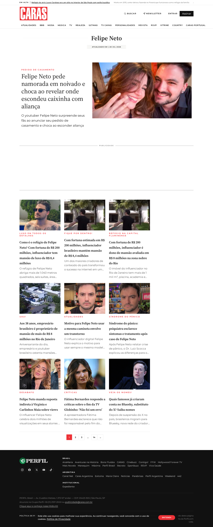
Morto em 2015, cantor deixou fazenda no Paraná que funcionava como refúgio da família (151, 2)
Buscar (131, 13)
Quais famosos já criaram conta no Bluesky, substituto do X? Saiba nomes (128, 404)
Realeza (80, 25)
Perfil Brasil (108, 465)
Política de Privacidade (33, 516)
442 (179, 476)
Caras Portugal (195, 25)
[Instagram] (22, 470)
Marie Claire (112, 476)
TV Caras (106, 25)
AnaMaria (68, 462)
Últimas (93, 25)
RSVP (154, 25)
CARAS (121, 462)
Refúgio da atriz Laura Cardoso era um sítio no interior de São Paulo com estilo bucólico (70, 2)
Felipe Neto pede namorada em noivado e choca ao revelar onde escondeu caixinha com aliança (53, 91)
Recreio (121, 465)
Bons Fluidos (108, 462)
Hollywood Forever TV (170, 462)
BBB (42, 25)
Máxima (96, 465)
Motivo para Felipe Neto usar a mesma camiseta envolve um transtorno (84, 328)
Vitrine (164, 25)
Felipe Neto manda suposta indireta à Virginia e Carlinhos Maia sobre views (38, 404)
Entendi (166, 517)
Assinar (186, 13)
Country (177, 25)
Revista (143, 25)
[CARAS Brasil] (33, 13)
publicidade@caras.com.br (78, 502)
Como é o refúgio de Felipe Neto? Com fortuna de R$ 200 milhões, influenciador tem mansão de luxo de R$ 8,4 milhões (39, 252)
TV (70, 25)
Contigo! (143, 462)
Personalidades (125, 25)
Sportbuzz (133, 465)
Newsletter (153, 13)
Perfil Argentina (154, 476)
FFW (153, 462)
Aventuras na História (86, 462)
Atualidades (28, 25)
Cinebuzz (132, 462)
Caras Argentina (84, 476)
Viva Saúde (155, 465)
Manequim (84, 465)
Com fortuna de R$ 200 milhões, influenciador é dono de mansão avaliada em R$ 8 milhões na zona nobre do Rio (129, 252)
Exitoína (99, 476)
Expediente (69, 486)
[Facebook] (29, 470)
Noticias (125, 476)
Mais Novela (69, 465)
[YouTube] (44, 470)
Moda (51, 25)
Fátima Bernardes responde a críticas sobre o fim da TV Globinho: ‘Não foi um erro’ (84, 404)
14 (94, 437)
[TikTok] (51, 470)
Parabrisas (137, 476)
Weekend (170, 476)
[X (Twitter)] (36, 470)
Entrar (172, 13)
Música (62, 25)
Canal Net (68, 476)
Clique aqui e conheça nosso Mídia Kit (38, 506)
